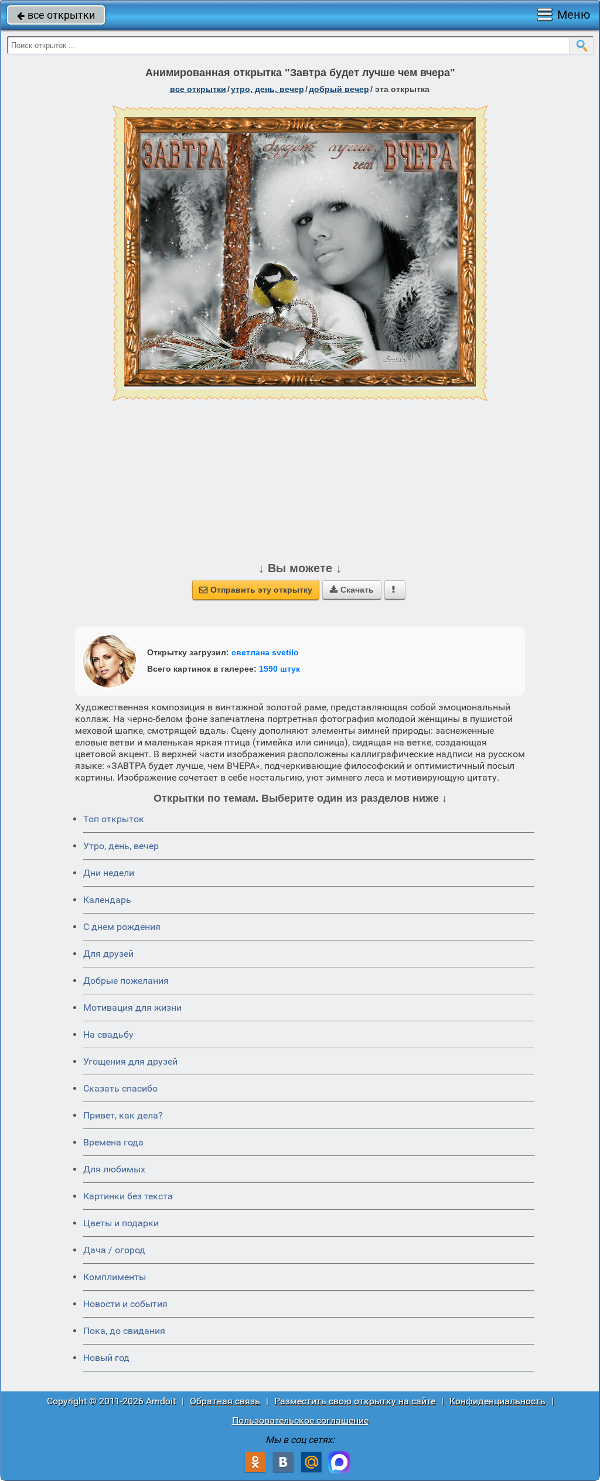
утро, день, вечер (267, 89)
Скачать (352, 589)
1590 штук (279, 668)
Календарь (107, 899)
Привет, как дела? (123, 1115)
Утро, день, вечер (121, 845)
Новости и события (125, 1303)
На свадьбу (108, 1034)
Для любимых (114, 1169)
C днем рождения (122, 926)
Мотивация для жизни (132, 1007)
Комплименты (114, 1276)
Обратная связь (225, 1401)
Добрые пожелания (126, 980)
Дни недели (108, 872)
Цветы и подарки (121, 1223)
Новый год (106, 1357)
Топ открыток (113, 819)
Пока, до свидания (124, 1330)
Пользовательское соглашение (300, 1420)
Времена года (113, 1142)
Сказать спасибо (120, 1088)
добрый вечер (339, 89)
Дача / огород (114, 1250)
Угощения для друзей (130, 1061)
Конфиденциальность (497, 1401)
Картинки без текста (128, 1196)
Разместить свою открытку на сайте (354, 1401)
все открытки (56, 15)
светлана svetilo (265, 652)
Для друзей (108, 953)
